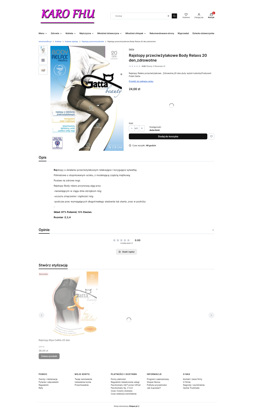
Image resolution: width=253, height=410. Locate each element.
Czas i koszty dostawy (122, 391)
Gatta (131, 49)
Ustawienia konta (83, 382)
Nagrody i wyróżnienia (194, 385)
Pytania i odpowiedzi (49, 382)
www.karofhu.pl (45, 41)
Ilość (131, 123)
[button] (174, 15)
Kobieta (58, 41)
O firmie (186, 382)
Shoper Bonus (153, 382)
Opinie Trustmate (191, 388)
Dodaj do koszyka (168, 136)
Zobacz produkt (49, 356)
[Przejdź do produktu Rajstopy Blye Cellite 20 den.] (75, 304)
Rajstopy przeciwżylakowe (93, 41)
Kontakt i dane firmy (192, 379)
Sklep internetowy (125, 406)
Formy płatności (118, 379)
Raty (41, 388)
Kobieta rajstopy (71, 41)
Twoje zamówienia (83, 379)
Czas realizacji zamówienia (123, 393)
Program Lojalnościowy (158, 379)
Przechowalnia (82, 385)
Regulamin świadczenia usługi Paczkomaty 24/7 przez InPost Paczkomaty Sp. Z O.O (126, 385)
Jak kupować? (154, 388)
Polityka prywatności (157, 385)
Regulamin (44, 385)
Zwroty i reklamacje (48, 379)
